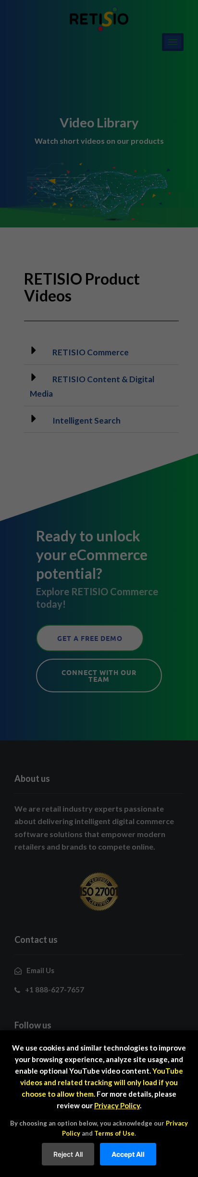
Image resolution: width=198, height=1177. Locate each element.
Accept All (128, 1154)
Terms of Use (114, 1133)
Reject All (68, 1154)
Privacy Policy (117, 1105)
